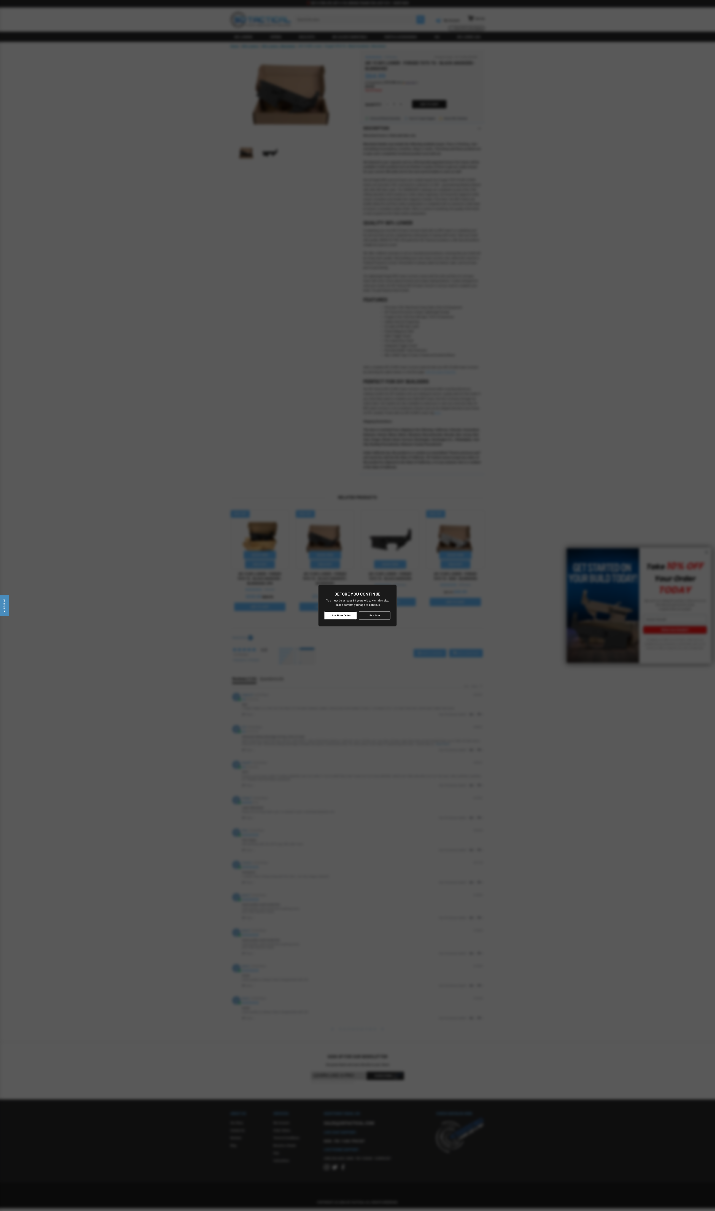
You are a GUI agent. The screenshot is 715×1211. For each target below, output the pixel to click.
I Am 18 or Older (341, 615)
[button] (4, 605)
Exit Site (374, 615)
